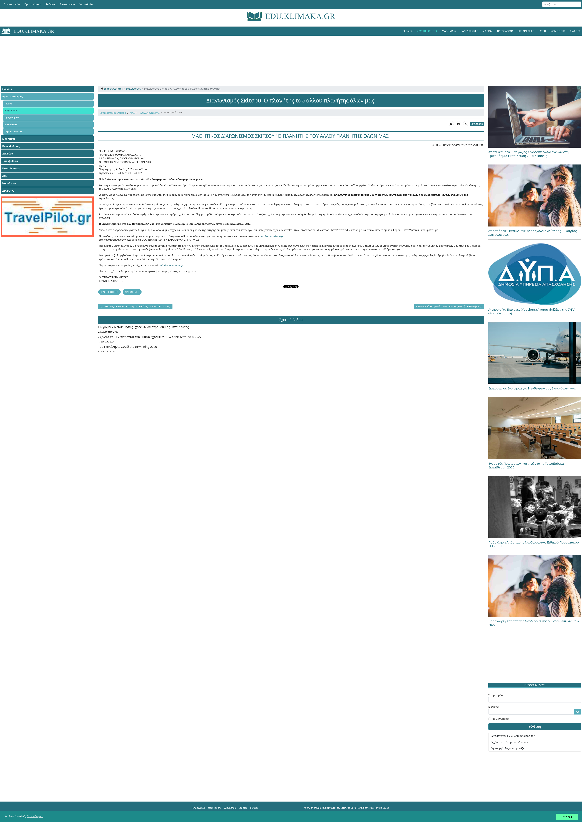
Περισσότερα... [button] (35, 816)
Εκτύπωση (477, 124)
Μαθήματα (449, 31)
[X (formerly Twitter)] (465, 123)
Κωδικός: (493, 707)
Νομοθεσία (557, 31)
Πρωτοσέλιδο (12, 4)
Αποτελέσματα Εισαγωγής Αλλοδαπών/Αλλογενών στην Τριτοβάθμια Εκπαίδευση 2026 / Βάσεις (529, 154)
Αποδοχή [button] (567, 816)
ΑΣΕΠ (543, 31)
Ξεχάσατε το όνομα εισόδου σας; (510, 742)
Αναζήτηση (230, 807)
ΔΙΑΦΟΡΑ (8, 190)
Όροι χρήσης (214, 807)
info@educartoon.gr (272, 236)
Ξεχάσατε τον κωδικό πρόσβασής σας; (513, 736)
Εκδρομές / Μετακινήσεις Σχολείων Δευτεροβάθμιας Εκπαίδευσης (143, 327)
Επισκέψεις (11, 124)
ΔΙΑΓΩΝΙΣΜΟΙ (132, 291)
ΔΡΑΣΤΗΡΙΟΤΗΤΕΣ (109, 291)
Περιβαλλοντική (13, 131)
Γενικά (8, 103)
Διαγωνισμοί (11, 110)
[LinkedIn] (458, 123)
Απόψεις (50, 4)
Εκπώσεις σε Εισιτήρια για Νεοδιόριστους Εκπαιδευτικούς (531, 388)
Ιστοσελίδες (86, 4)
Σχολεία (408, 31)
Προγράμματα (12, 117)
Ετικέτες (243, 807)
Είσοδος (254, 807)
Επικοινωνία (67, 4)
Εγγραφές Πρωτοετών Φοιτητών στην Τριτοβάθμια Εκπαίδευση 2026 (526, 465)
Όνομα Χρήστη (496, 695)
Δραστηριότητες (427, 31)
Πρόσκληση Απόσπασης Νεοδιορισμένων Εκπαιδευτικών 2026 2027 (534, 623)
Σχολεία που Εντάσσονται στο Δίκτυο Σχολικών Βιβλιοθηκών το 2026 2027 (149, 337)
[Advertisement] (284, 57)
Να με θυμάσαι (500, 718)
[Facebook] (451, 123)
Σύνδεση (535, 727)
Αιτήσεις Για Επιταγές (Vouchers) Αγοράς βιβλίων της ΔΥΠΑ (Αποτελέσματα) (531, 311)
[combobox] (561, 4)
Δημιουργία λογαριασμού (506, 748)
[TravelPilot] (47, 216)
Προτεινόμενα (32, 4)
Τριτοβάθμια (505, 31)
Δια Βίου (487, 31)
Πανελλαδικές (469, 31)
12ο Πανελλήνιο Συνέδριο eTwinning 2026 (127, 347)
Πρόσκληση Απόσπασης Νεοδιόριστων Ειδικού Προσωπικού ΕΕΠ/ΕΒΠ (533, 544)
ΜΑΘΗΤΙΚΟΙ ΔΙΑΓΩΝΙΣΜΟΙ (145, 112)
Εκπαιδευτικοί (526, 31)
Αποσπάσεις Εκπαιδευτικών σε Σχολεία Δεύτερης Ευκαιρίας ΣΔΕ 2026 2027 (532, 233)
